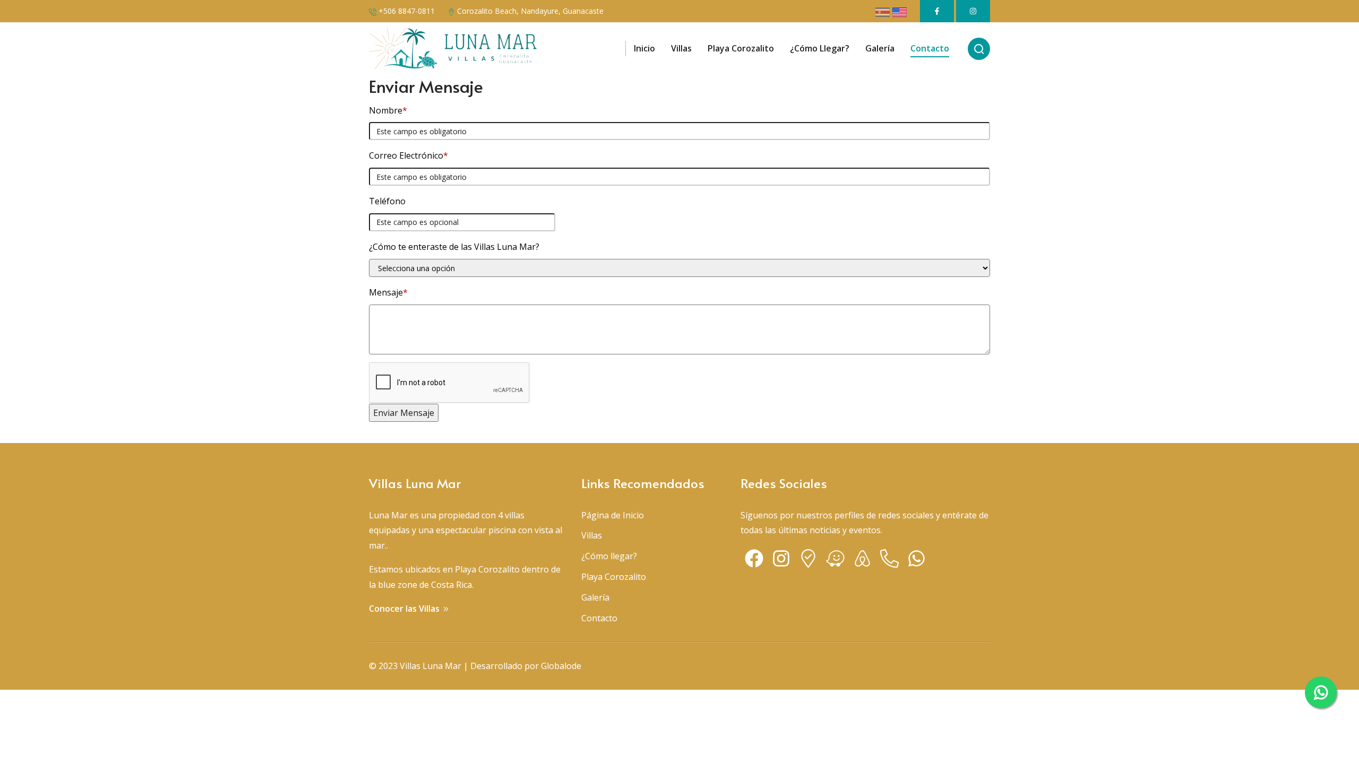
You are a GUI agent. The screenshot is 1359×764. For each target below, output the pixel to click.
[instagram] (781, 560)
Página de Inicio (612, 515)
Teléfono (387, 201)
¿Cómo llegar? (609, 556)
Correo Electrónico (408, 155)
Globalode (561, 666)
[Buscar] (979, 49)
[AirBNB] (862, 560)
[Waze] (835, 560)
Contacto (599, 618)
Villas (591, 535)
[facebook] (754, 560)
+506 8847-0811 (407, 11)
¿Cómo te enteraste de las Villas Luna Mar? (454, 247)
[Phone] (889, 560)
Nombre (388, 110)
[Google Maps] (808, 560)
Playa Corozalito (613, 577)
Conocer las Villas (405, 608)
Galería (595, 597)
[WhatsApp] (916, 560)
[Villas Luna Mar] (453, 48)
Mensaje (388, 292)
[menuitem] (644, 49)
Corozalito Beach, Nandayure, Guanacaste (530, 11)
